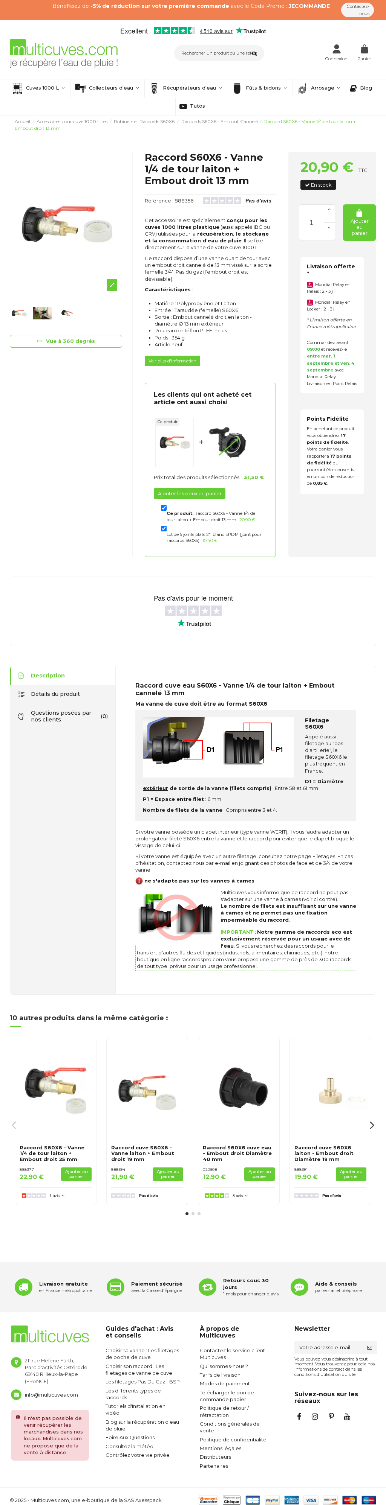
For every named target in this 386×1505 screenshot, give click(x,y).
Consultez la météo (129, 1446)
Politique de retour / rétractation (224, 1411)
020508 (210, 1169)
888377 (27, 1169)
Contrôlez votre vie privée (138, 1455)
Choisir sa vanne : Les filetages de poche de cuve (142, 1353)
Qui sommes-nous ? (224, 1366)
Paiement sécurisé (156, 1284)
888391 (301, 1169)
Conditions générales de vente (230, 1427)
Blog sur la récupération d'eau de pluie (142, 1425)
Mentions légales (220, 1448)
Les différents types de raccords (133, 1394)
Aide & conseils (336, 1284)
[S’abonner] (369, 1347)
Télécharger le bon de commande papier (227, 1395)
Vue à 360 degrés (69, 341)
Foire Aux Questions (130, 1437)
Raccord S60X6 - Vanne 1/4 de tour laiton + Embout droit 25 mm (52, 1153)
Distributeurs (215, 1457)
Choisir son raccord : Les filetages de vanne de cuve (139, 1369)
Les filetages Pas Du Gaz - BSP (143, 1382)
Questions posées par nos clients (69, 716)
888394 (118, 1169)
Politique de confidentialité (233, 1440)
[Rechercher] (255, 53)
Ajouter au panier (360, 227)
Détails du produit (55, 694)
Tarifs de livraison (220, 1375)
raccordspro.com (202, 959)
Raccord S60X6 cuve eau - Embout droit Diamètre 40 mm (237, 1153)
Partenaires (214, 1466)
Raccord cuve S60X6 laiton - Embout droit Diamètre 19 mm (324, 1153)
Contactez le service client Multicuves (232, 1353)
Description (48, 675)
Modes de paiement (225, 1383)
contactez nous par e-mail (198, 863)
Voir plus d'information (172, 361)
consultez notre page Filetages (297, 856)
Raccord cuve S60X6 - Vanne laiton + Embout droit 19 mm (142, 1153)
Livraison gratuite (63, 1284)
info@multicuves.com (51, 1395)
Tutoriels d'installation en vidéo (135, 1409)
